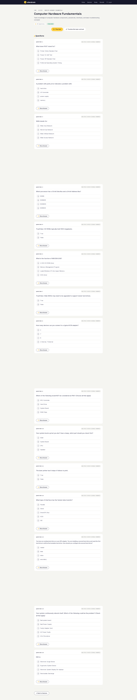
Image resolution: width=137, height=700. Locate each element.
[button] (68, 51)
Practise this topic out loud (75, 29)
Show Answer (43, 71)
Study (95, 2)
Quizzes (89, 2)
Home (83, 2)
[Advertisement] (68, 167)
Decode (102, 2)
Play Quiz (58, 29)
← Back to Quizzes (41, 693)
